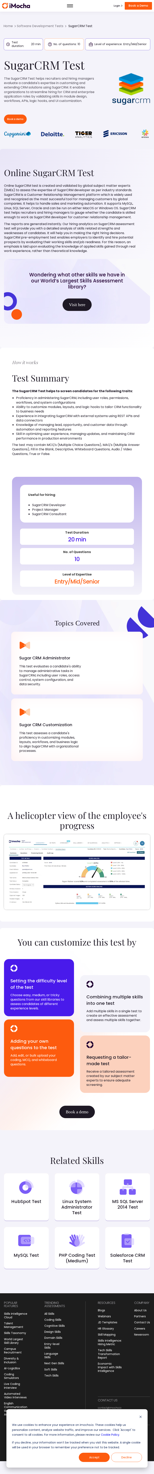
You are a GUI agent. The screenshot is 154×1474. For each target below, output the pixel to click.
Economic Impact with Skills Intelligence (110, 1367)
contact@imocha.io (110, 1407)
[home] (16, 6)
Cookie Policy (110, 1435)
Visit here (77, 304)
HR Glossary (106, 1328)
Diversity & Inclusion (11, 1360)
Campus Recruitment (13, 1350)
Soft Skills (50, 1369)
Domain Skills (53, 1338)
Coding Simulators (11, 1376)
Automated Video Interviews (15, 1395)
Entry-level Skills (51, 1345)
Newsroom (141, 1334)
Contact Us (142, 1322)
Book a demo (15, 119)
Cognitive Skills (54, 1326)
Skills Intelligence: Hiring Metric (110, 1342)
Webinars (104, 1316)
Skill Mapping (107, 1334)
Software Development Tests (40, 26)
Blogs (101, 1310)
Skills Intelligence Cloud (15, 1315)
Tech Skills (51, 1375)
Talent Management (13, 1325)
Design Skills (52, 1332)
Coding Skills (52, 1320)
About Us (140, 1310)
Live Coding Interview (12, 1385)
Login (117, 5)
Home (8, 26)
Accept (94, 1457)
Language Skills (51, 1355)
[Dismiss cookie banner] (140, 1417)
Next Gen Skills (54, 1363)
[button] (70, 6)
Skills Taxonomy (15, 1333)
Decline (126, 1457)
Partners (140, 1316)
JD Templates (107, 1322)
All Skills (49, 1314)
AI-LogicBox (12, 1368)
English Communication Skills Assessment (15, 1409)
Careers (139, 1328)
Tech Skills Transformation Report (109, 1353)
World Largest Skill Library (13, 1341)
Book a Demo (138, 6)
